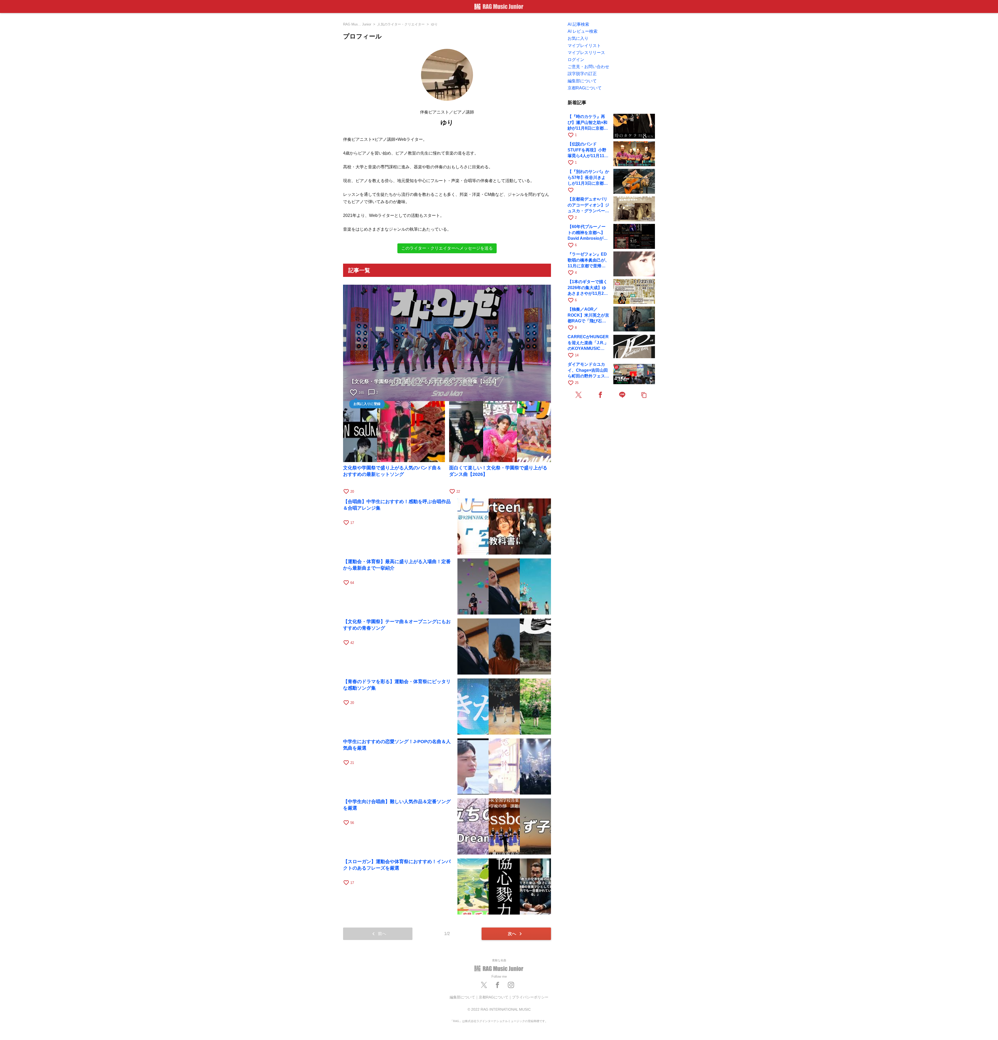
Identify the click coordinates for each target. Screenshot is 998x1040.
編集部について (462, 997)
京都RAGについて (493, 997)
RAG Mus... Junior (357, 24)
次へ (516, 934)
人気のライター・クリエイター (401, 24)
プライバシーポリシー (530, 997)
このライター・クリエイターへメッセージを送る (447, 248)
